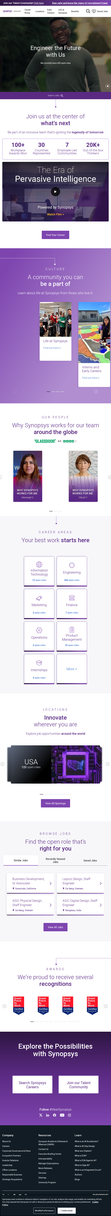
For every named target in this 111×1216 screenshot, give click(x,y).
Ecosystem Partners (11, 1156)
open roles (39, 580)
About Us (6, 1141)
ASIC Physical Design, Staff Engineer (27, 903)
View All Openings (55, 803)
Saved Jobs (90, 860)
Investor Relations (10, 1160)
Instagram (70, 1115)
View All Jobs (55, 927)
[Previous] (15, 391)
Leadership (7, 1165)
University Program (47, 1182)
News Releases (45, 1168)
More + (72, 668)
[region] (55, 1205)
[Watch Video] (27, 476)
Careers (6, 1146)
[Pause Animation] (108, 86)
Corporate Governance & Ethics (16, 1151)
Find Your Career (55, 234)
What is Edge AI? (82, 1165)
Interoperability (45, 1159)
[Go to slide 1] (50, 511)
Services (42, 1173)
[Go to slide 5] (60, 794)
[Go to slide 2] (55, 511)
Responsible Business (12, 1175)
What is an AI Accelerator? (87, 1141)
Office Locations (9, 1170)
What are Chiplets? (83, 1151)
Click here (39, 3)
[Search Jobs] (88, 11)
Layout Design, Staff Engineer (76, 881)
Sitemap (42, 1178)
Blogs (77, 1179)
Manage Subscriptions (48, 1163)
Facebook (55, 1115)
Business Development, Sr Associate (28, 881)
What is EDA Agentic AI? (86, 1160)
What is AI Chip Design (85, 1146)
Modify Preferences (44, 1211)
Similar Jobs (21, 860)
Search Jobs (53, 95)
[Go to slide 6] (65, 794)
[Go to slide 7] (69, 794)
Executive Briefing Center (49, 1154)
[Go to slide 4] (55, 794)
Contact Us (43, 1149)
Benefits (75, 11)
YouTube (62, 1115)
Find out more (51, 347)
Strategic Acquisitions (12, 1179)
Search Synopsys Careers (32, 1085)
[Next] (96, 391)
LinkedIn (48, 1115)
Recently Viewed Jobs (55, 860)
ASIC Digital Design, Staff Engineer (80, 903)
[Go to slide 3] (60, 511)
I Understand (66, 1211)
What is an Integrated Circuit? (88, 1170)
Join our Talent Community (78, 1085)
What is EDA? (81, 1156)
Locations (40, 11)
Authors (78, 1175)
